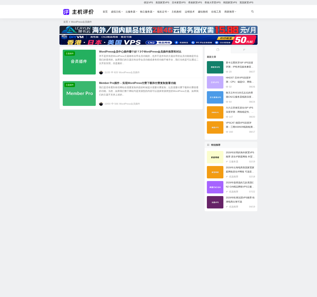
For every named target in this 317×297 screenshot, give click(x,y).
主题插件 (70, 53)
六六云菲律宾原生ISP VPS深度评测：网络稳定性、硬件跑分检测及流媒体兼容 (240, 111)
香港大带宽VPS (213, 2)
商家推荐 (229, 11)
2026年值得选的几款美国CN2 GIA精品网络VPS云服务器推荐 (240, 186)
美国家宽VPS (162, 2)
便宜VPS (148, 2)
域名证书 (162, 11)
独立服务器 (146, 11)
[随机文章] (244, 50)
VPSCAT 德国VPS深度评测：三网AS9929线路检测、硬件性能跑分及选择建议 (240, 126)
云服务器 (130, 11)
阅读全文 (196, 72)
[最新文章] (218, 50)
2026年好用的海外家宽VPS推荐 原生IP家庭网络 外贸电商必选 (240, 156)
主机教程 (176, 11)
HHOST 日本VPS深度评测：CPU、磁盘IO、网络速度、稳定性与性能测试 (240, 81)
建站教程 (203, 11)
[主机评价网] (79, 12)
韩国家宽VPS (230, 2)
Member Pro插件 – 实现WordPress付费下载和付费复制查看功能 (137, 83)
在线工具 (216, 11)
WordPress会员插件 (129, 72)
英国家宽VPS (246, 2)
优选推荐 (233, 176)
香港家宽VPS (195, 2)
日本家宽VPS (179, 2)
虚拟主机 (116, 11)
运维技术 (190, 11)
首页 (105, 11)
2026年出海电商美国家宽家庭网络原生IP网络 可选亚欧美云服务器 (240, 171)
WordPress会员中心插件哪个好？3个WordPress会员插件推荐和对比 (140, 51)
